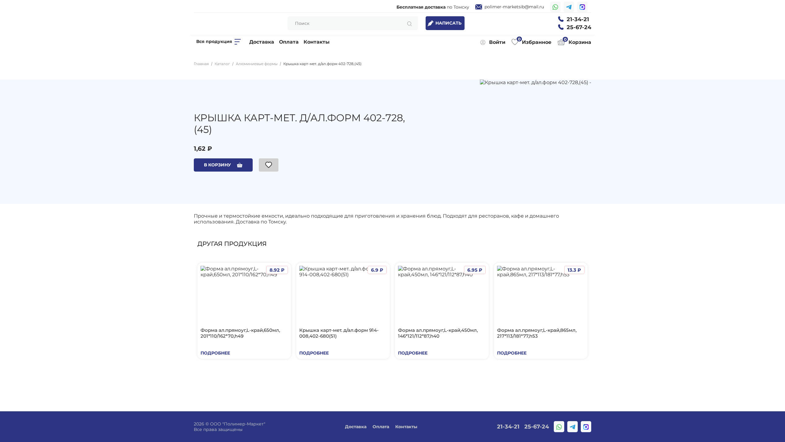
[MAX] (582, 7)
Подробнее (215, 353)
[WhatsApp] (555, 7)
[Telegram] (569, 7)
